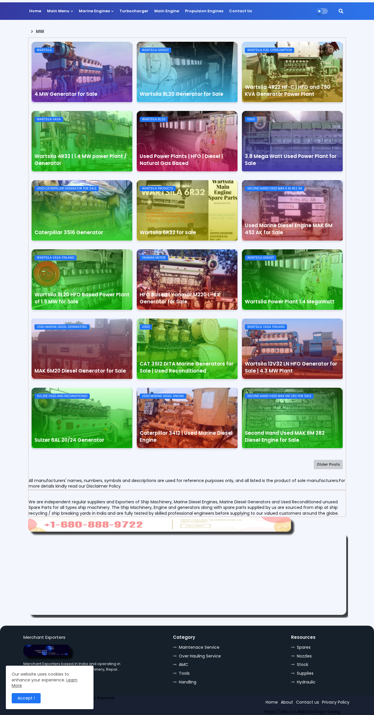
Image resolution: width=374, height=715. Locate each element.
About (287, 702)
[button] (341, 11)
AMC (183, 664)
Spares (304, 647)
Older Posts (328, 464)
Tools (184, 673)
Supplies (305, 673)
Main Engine (166, 11)
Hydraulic (306, 682)
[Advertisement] (187, 574)
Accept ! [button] (26, 698)
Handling (187, 682)
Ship (128, 708)
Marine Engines (94, 11)
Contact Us (240, 11)
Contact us (307, 702)
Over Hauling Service (200, 656)
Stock (302, 664)
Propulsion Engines (204, 11)
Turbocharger (134, 11)
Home (35, 11)
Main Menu (58, 11)
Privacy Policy (335, 702)
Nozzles (304, 656)
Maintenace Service (199, 647)
